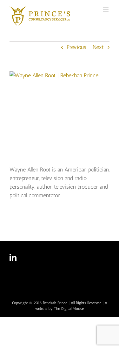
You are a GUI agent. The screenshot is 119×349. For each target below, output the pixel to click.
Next (98, 47)
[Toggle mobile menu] (106, 9)
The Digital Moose (69, 308)
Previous (76, 47)
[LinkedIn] (13, 257)
